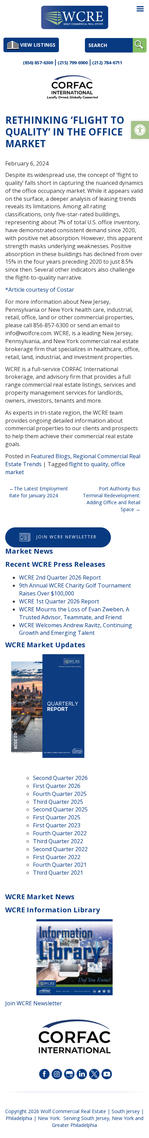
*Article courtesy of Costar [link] (39, 289)
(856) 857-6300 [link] (38, 62)
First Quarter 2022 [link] (56, 857)
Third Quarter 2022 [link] (58, 841)
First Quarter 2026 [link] (56, 786)
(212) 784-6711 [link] (107, 62)
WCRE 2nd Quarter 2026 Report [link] (60, 577)
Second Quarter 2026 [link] (60, 778)
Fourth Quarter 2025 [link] (60, 794)
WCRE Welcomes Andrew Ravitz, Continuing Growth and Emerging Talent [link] (75, 629)
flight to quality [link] (88, 464)
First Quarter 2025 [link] (56, 817)
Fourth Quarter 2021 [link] (60, 864)
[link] (140, 130)
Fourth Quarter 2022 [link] (60, 833)
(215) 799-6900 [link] (73, 62)
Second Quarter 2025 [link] (60, 809)
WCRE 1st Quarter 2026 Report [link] (59, 601)
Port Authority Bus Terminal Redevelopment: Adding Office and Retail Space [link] (111, 498)
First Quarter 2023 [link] (56, 825)
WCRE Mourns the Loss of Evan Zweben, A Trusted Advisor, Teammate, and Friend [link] (74, 613)
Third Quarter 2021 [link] (58, 872)
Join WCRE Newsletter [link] (66, 537)
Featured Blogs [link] (50, 456)
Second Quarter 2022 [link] (60, 849)
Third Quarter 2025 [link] (58, 802)
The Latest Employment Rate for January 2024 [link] (38, 492)
